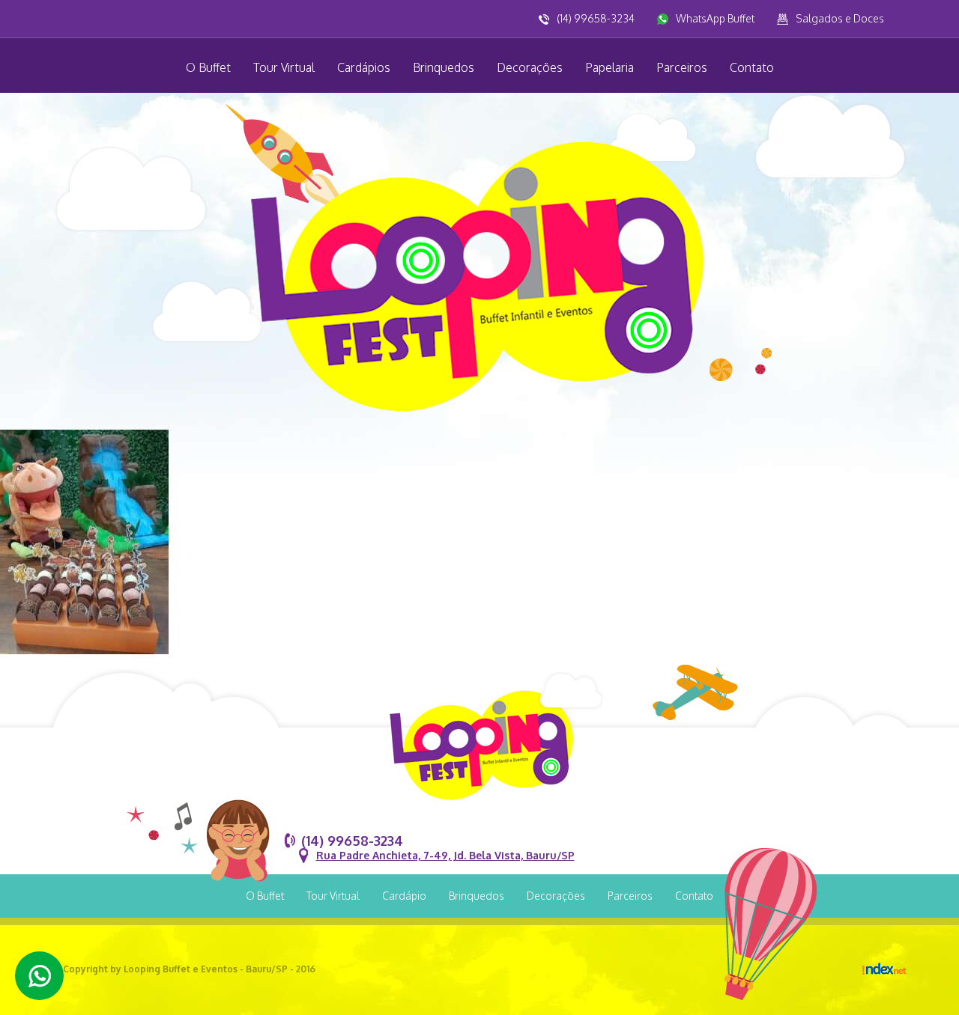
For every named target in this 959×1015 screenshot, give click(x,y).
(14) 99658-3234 (596, 18)
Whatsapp (39, 975)
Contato (752, 67)
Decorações (530, 67)
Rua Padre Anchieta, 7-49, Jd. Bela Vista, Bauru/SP (445, 855)
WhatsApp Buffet (715, 18)
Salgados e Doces (840, 18)
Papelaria (609, 67)
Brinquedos (443, 67)
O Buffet (208, 67)
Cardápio (404, 895)
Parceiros (681, 67)
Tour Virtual (284, 67)
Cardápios (363, 67)
